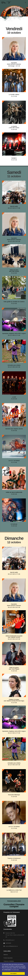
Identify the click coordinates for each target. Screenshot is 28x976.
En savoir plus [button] (15, 969)
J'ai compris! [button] (13, 973)
